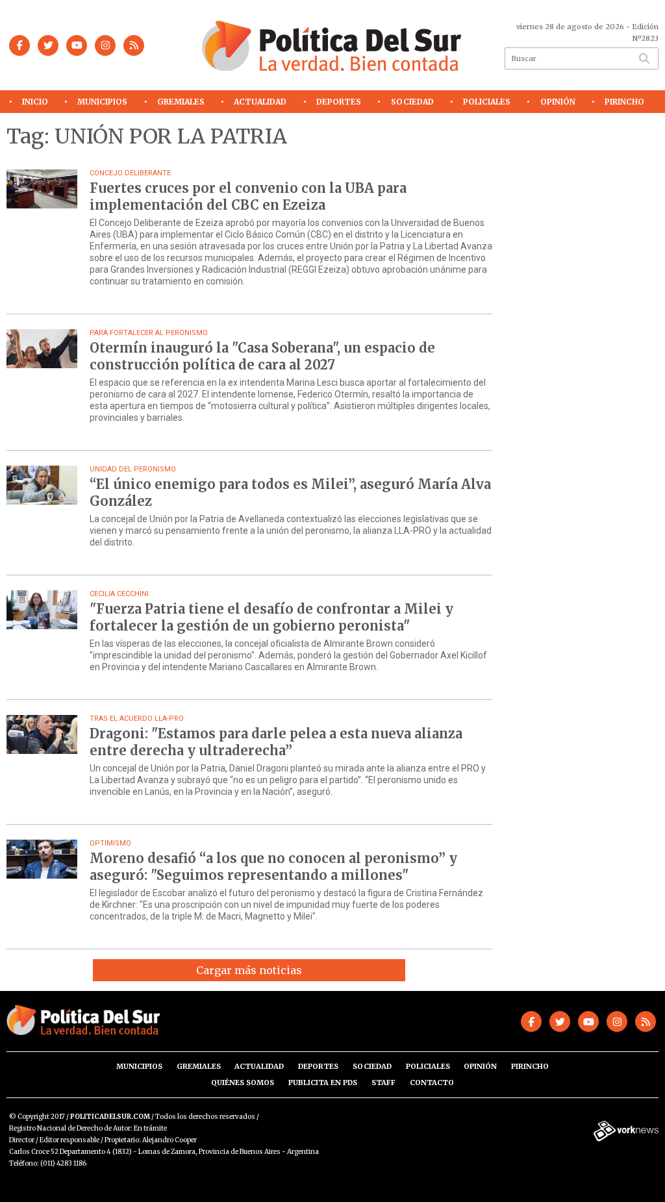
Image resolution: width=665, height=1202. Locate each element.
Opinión (557, 101)
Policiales (486, 101)
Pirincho (624, 101)
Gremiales (181, 101)
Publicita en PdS (322, 1082)
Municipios (102, 101)
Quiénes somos (242, 1082)
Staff (383, 1082)
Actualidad (260, 101)
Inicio (35, 101)
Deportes (338, 101)
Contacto (432, 1082)
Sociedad (412, 101)
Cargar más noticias (249, 970)
